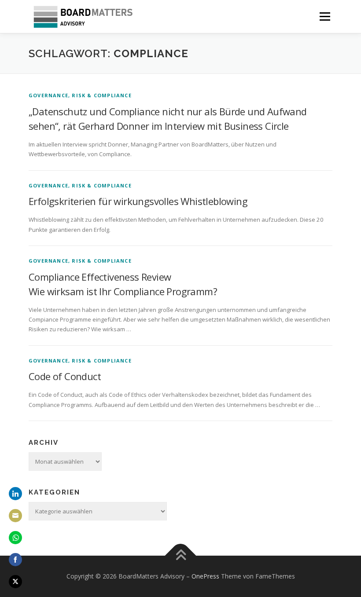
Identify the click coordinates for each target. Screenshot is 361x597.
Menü (324, 16)
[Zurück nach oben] (180, 555)
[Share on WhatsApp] (15, 537)
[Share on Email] (15, 515)
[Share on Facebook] (15, 559)
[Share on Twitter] (15, 581)
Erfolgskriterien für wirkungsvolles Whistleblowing (138, 201)
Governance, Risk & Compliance (80, 95)
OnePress (205, 576)
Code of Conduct (65, 376)
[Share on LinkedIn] (15, 493)
